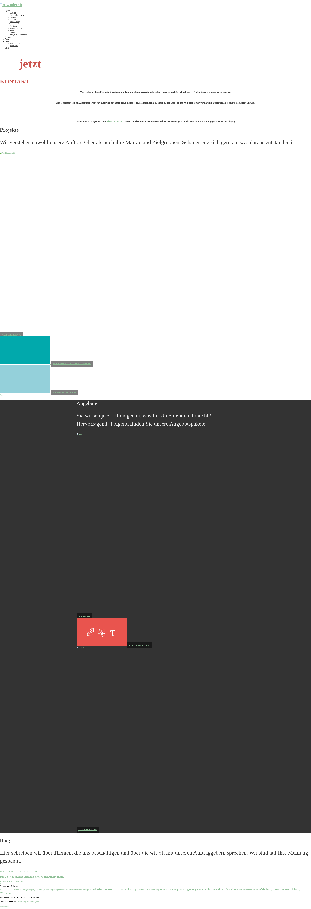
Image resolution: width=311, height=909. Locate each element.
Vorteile (13, 19)
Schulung (155, 890)
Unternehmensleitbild (248, 890)
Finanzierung (15, 22)
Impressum (14, 46)
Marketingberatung (102, 889)
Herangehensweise (17, 15)
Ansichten (13, 17)
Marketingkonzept (126, 889)
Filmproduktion (60, 890)
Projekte (8, 37)
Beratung (13, 26)
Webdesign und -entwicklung (279, 889)
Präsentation (144, 889)
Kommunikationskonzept (78, 890)
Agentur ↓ (9, 11)
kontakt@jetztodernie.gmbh (28, 902)
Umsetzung (14, 33)
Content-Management (6, 890)
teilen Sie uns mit (114, 121)
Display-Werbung (36, 890)
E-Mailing (48, 890)
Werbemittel (7, 893)
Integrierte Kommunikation (20, 35)
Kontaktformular (16, 43)
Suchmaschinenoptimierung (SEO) (178, 889)
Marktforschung (16, 28)
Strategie (13, 30)
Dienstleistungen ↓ (12, 24)
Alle (1, 395)
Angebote (8, 39)
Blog (7, 48)
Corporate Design (20, 890)
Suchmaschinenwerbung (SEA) (214, 889)
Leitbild (13, 13)
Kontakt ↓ (9, 41)
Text (236, 889)
